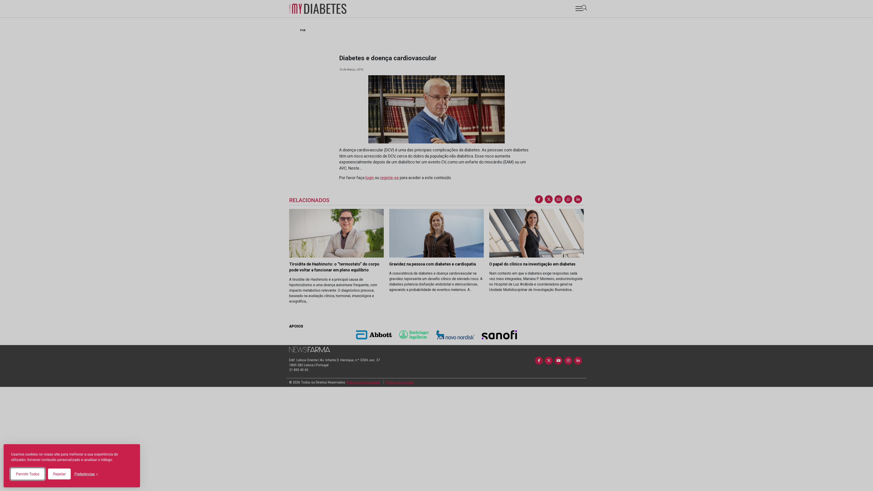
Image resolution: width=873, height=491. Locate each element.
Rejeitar (59, 473)
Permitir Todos (27, 473)
